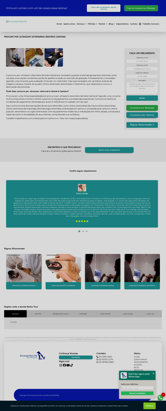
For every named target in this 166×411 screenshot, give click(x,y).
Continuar (149, 406)
